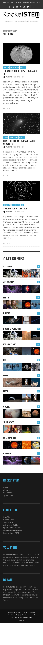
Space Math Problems (12, 527)
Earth (6, 297)
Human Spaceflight (12, 328)
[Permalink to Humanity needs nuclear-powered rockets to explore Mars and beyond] (35, 445)
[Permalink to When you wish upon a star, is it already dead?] (35, 289)
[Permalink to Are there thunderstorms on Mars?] (12, 382)
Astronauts (8, 266)
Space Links (8, 495)
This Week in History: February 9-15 (20, 72)
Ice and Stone (14, 67)
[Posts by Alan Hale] (4, 77)
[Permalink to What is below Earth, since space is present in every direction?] (26, 304)
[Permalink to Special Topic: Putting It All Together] (35, 351)
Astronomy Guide (10, 525)
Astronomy (8, 282)
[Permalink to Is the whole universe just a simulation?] (26, 460)
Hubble (6, 313)
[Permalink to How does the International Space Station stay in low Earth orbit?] (26, 367)
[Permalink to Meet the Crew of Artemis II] (26, 273)
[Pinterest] (20, 6)
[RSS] (24, 6)
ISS (4, 360)
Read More (6, 108)
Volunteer (7, 492)
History (6, 67)
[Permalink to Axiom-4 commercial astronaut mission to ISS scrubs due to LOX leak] (35, 367)
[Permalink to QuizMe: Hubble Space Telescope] (12, 320)
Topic (15, 205)
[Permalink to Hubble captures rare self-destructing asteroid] (35, 320)
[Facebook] (9, 6)
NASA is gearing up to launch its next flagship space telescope (21, 2)
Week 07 (22, 67)
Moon (5, 391)
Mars (5, 375)
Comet (6, 137)
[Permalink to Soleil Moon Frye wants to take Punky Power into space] (12, 429)
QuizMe (6, 406)
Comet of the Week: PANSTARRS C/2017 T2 (19, 142)
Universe (7, 453)
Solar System (9, 437)
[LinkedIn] (17, 6)
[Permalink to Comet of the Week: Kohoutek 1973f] (26, 351)
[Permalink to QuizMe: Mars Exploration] (26, 413)
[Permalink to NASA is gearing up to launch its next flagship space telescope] (12, 289)
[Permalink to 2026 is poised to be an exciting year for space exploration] (26, 382)
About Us (7, 490)
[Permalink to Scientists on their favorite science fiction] (26, 429)
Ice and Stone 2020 (11, 533)
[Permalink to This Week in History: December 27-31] (12, 351)
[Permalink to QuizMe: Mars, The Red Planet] (35, 413)
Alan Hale (9, 77)
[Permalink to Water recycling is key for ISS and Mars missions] (35, 304)
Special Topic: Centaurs (16, 208)
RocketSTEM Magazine (12, 530)
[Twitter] (28, 6)
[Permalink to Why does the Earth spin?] (12, 304)
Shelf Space (8, 422)
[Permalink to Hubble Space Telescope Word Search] (26, 320)
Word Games (8, 519)
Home (5, 487)
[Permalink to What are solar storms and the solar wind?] (26, 445)
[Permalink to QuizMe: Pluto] (12, 413)
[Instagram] (13, 6)
